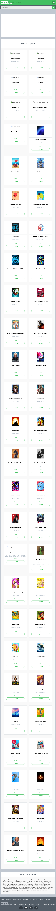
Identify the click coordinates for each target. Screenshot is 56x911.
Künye (2, 899)
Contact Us (41, 899)
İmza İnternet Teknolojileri (48, 904)
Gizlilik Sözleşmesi (17, 899)
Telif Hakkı (8, 899)
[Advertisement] (28, 25)
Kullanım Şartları (27, 899)
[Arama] (53, 7)
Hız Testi (35, 899)
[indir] (6, 3)
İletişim (48, 899)
